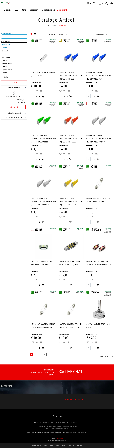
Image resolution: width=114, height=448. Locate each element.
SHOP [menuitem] (51, 446)
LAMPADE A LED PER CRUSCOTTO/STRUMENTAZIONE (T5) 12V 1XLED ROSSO (71, 138)
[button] (37, 91)
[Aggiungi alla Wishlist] (33, 91)
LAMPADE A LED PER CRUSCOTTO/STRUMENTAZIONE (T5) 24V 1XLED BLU (98, 75)
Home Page (51, 25)
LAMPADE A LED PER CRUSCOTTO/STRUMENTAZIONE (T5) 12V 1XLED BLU (71, 75)
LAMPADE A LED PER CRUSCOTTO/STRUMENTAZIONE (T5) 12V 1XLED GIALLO (71, 201)
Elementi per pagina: (101, 34)
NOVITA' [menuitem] (79, 446)
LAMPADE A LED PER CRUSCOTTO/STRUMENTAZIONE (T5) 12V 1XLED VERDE (43, 138)
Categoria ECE (6, 45)
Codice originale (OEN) (7, 33)
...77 (43, 354)
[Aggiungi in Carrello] (43, 96)
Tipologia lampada (7, 70)
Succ (49, 354)
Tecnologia (5, 51)
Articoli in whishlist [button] (14, 113)
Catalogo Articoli (61, 25)
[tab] (32, 34)
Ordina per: (52, 34)
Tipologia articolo (7, 63)
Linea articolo (6, 57)
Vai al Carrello (14, 107)
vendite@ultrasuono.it (74, 423)
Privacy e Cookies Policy (52, 428)
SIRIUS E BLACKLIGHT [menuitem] (39, 446)
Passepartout (60, 438)
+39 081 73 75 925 (60, 423)
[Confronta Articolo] (41, 91)
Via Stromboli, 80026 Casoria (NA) (44, 423)
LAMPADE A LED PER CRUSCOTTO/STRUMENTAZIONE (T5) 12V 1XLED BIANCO (98, 138)
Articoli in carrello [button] (14, 88)
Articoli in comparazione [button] (14, 117)
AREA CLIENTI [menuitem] (60, 446)
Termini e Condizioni (63, 428)
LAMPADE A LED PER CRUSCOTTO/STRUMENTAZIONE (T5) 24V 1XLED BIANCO (43, 201)
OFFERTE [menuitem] (71, 446)
